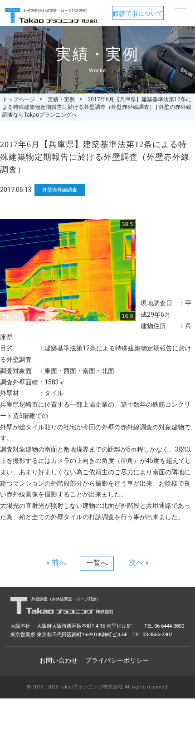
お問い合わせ (58, 660)
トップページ (18, 99)
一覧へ (97, 563)
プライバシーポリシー (117, 660)
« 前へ (56, 562)
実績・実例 (61, 99)
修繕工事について (137, 13)
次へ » (139, 562)
